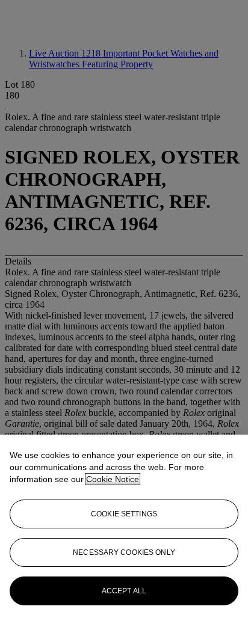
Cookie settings (124, 514)
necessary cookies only (124, 552)
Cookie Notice (112, 479)
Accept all (124, 591)
